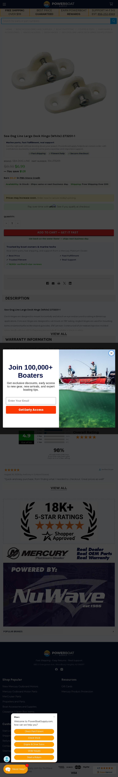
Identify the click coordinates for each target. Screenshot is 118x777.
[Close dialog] (111, 353)
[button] (15, 769)
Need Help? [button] (18, 769)
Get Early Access (31, 410)
